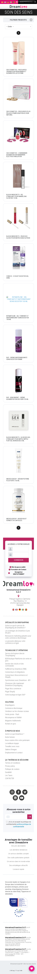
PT (26, 610)
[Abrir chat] (32, 969)
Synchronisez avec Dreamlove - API (18, 680)
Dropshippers (10, 705)
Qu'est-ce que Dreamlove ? (14, 734)
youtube (21, 797)
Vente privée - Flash (12, 714)
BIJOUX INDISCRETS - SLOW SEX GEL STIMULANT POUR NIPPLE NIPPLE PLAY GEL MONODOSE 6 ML (18, 439)
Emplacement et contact (14, 753)
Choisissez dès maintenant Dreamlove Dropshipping (14, 684)
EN (13, 610)
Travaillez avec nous (12, 746)
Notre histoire (10, 737)
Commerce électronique (13, 708)
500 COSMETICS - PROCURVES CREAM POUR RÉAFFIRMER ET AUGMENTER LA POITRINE (16, 71)
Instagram (12, 792)
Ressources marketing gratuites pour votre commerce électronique (18, 637)
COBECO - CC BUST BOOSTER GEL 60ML (17, 277)
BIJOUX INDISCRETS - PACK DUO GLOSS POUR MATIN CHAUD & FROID (18, 237)
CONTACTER (9, 778)
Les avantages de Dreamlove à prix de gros (17, 632)
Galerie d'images (11, 749)
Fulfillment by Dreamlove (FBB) (15, 669)
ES (10, 610)
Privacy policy (10, 766)
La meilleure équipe (12, 743)
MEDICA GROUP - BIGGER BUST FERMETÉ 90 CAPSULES (16, 519)
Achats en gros (10, 724)
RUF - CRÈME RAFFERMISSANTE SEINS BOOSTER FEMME (16, 358)
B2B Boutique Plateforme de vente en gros (18, 660)
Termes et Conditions (12, 763)
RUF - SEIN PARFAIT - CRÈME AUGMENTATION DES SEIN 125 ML (17, 398)
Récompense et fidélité (13, 717)
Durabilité (8, 772)
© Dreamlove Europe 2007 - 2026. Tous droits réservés (23, 963)
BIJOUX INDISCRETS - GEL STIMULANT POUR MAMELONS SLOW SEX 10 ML (16, 196)
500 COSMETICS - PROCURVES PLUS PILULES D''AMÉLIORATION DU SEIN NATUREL (18, 113)
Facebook (18, 792)
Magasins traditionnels (13, 720)
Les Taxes (8, 775)
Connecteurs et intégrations (15, 672)
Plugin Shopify (10, 691)
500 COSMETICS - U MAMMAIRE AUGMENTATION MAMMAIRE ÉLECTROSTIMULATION (16, 154)
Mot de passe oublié (18, 567)
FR (17, 610)
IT (23, 610)
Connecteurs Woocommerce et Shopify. (16, 676)
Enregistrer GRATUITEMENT (18, 573)
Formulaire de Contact (18, 569)
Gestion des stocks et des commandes (14, 665)
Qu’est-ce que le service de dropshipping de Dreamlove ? (15, 626)
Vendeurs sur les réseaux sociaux (17, 711)
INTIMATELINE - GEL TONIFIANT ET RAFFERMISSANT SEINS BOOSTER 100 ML (17, 317)
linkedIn (15, 797)
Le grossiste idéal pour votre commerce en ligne (15, 642)
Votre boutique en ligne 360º (15, 695)
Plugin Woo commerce (13, 688)
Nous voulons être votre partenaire (17, 740)
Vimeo (24, 792)
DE (20, 610)
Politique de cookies (12, 769)
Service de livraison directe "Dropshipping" (14, 654)
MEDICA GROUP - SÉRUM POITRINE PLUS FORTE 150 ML (17, 479)
